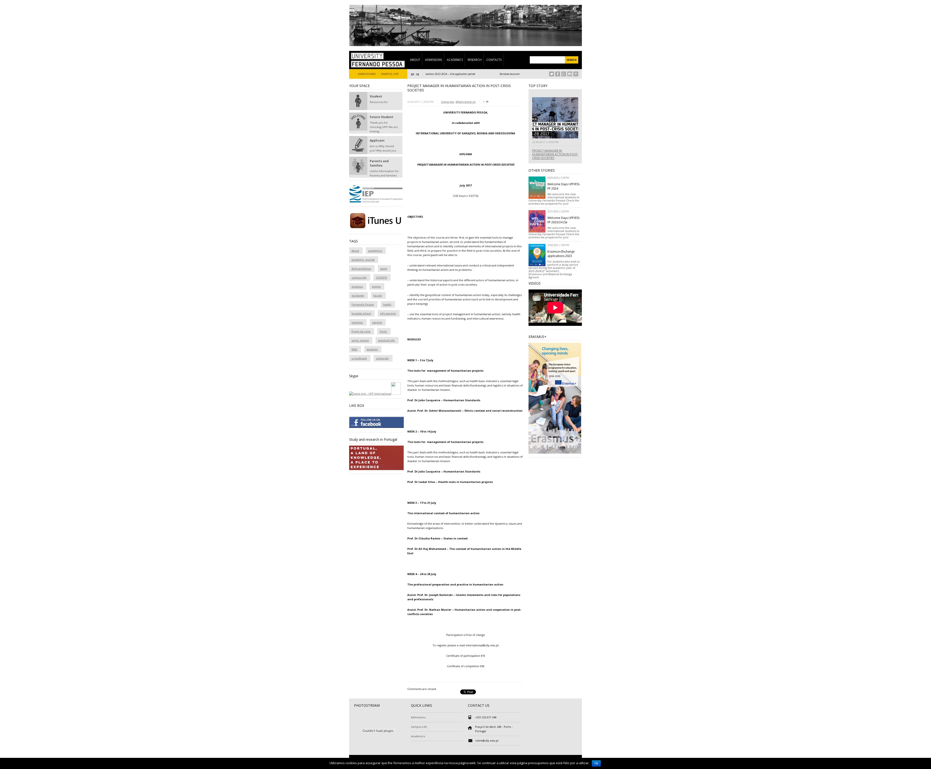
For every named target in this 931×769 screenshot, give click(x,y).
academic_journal (363, 259)
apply (383, 268)
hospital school (361, 313)
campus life (359, 277)
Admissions (433, 60)
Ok (596, 763)
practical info (386, 340)
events (376, 286)
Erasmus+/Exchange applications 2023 (561, 253)
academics (375, 250)
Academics (455, 60)
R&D (354, 349)
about (355, 250)
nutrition (357, 322)
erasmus (357, 286)
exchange (358, 295)
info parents (388, 313)
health (387, 304)
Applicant (377, 140)
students (372, 349)
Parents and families (379, 163)
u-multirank (359, 358)
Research (475, 60)
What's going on (466, 102)
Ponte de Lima (361, 331)
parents (377, 322)
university (382, 358)
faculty (377, 295)
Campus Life (390, 74)
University (447, 102)
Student (376, 96)
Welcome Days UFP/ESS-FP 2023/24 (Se (563, 220)
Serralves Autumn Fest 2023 (490, 74)
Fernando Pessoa (363, 304)
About (415, 60)
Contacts (494, 60)
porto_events (360, 340)
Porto (383, 331)
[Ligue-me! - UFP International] (370, 393)
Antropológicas (361, 268)
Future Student (381, 117)
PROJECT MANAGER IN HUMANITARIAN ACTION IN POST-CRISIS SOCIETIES (555, 154)
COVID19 (381, 277)
